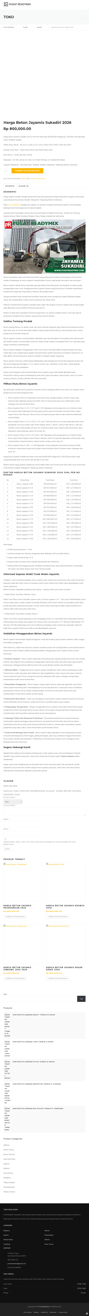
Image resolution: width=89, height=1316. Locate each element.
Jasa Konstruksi (9, 1159)
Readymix (7, 1177)
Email (6, 829)
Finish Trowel (48, 1244)
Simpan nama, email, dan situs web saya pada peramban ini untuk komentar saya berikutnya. (39, 843)
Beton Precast (9, 1154)
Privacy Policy (63, 1312)
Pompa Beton (48, 1235)
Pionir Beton (8, 1173)
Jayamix (23, 179)
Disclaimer (53, 1312)
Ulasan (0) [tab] (24, 186)
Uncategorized (9, 1187)
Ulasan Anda (9, 805)
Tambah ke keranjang (27, 171)
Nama (6, 819)
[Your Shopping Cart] (83, 17)
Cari (5, 994)
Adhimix (6, 1145)
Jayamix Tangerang (37, 179)
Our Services (28, 1312)
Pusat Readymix (14, 205)
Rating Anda (9, 797)
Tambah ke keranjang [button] (15, 916)
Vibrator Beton (9, 1192)
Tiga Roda (6, 1244)
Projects (36, 1312)
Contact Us (44, 1312)
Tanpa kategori (9, 1182)
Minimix (6, 1168)
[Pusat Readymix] (17, 4)
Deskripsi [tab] (10, 186)
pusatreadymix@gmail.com (17, 1264)
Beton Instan (8, 1149)
